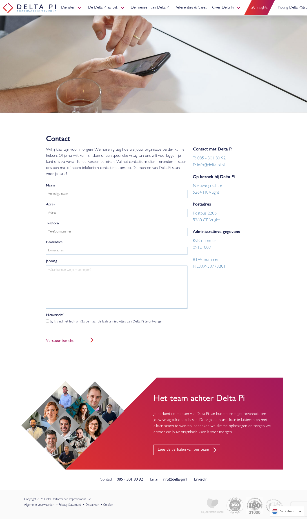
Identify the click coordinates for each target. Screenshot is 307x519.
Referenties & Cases (191, 8)
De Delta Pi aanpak (103, 8)
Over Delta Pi (223, 8)
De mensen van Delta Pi (150, 8)
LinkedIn (200, 480)
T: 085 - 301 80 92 (209, 158)
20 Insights (259, 8)
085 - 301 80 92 (130, 480)
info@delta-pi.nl (175, 480)
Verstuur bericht (59, 341)
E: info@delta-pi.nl (209, 165)
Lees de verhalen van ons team (183, 450)
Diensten (68, 8)
